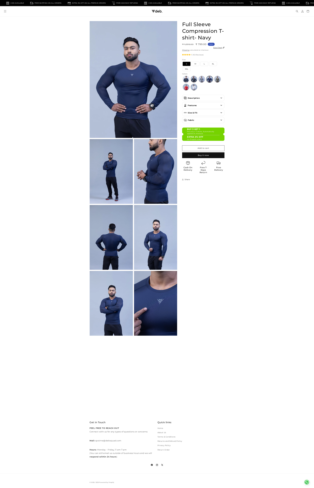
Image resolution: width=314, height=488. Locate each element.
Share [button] (187, 179)
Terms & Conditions (166, 437)
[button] (5, 11)
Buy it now (203, 155)
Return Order (163, 450)
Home (160, 428)
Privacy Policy (164, 445)
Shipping (185, 50)
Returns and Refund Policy (169, 441)
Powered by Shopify (106, 482)
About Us (161, 432)
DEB (97, 482)
